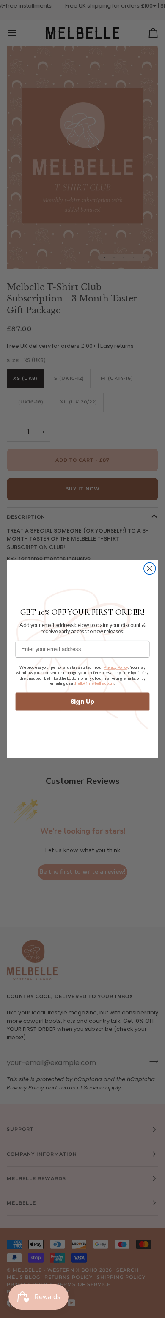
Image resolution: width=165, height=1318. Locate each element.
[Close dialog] (150, 569)
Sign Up (83, 701)
